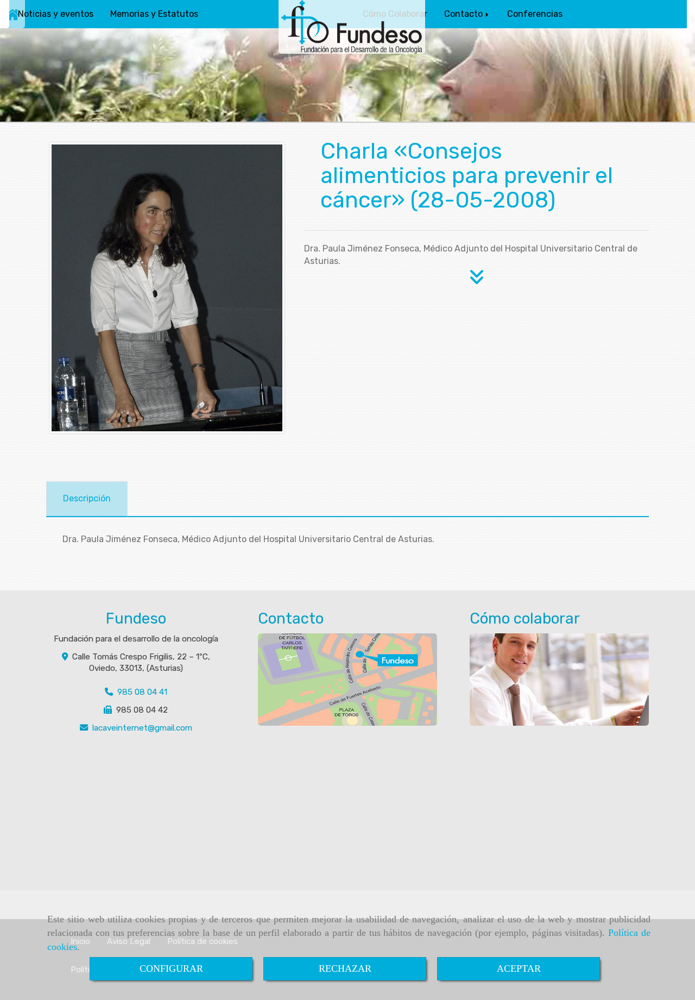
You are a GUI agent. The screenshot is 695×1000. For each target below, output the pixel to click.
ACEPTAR (519, 968)
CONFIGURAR (171, 968)
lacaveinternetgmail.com (142, 728)
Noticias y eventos (55, 14)
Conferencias (535, 14)
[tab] (87, 499)
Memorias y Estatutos (154, 14)
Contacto (464, 14)
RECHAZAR (345, 968)
